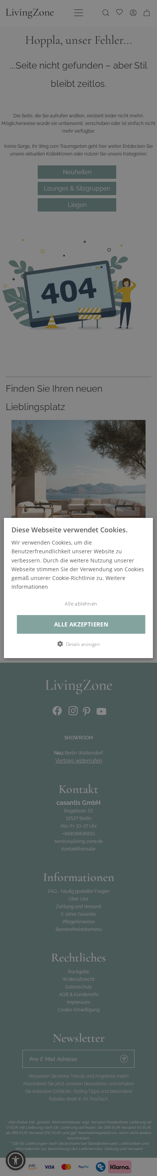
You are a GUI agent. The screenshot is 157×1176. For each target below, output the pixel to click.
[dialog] (78, 588)
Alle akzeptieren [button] (81, 624)
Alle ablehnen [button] (81, 604)
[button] (78, 644)
